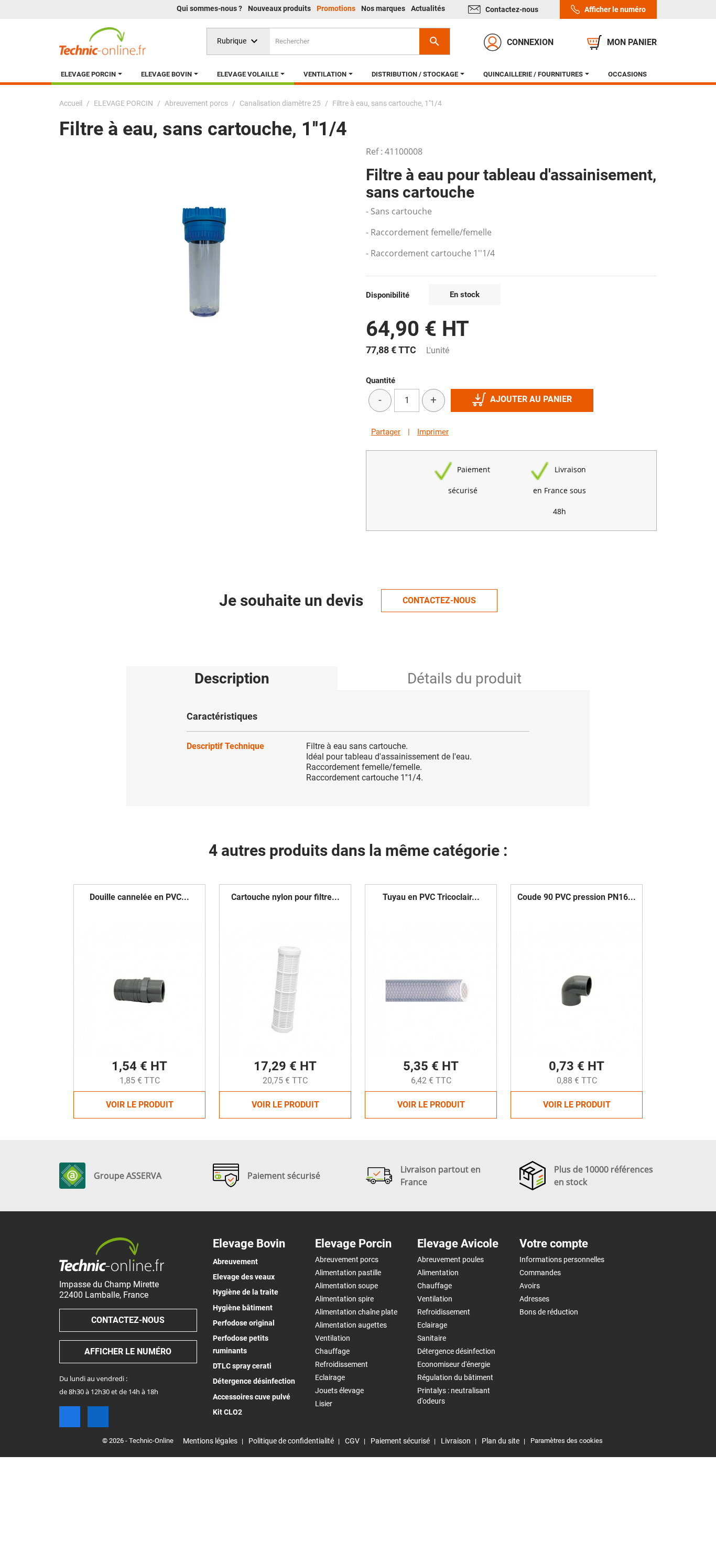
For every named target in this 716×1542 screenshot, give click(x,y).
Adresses (534, 1299)
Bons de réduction (548, 1312)
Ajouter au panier (531, 399)
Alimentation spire (344, 1299)
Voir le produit (139, 1105)
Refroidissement (341, 1364)
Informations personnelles (561, 1259)
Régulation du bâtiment (455, 1377)
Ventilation (332, 1338)
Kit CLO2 (227, 1412)
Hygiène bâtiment (243, 1308)
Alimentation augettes (351, 1325)
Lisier (323, 1403)
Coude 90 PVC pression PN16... (576, 897)
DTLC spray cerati (242, 1366)
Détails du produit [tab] (464, 678)
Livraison (456, 1441)
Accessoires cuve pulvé (251, 1397)
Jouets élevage (339, 1390)
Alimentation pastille (348, 1272)
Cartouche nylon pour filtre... (285, 897)
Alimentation (438, 1272)
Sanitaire (431, 1338)
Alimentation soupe (346, 1286)
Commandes (540, 1272)
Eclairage (330, 1377)
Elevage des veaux (244, 1277)
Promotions (337, 8)
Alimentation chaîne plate (356, 1312)
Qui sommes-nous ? (210, 8)
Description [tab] (231, 678)
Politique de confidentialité (291, 1441)
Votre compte (553, 1243)
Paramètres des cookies (566, 1441)
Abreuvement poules (450, 1259)
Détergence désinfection (254, 1381)
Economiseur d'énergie (453, 1364)
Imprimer (433, 432)
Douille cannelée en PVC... (139, 897)
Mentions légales (210, 1441)
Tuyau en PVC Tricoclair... (431, 897)
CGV (352, 1441)
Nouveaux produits (280, 8)
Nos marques (384, 8)
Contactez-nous (511, 9)
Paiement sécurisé (400, 1441)
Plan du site (500, 1441)
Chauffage (332, 1351)
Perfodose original (244, 1323)
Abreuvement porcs (346, 1259)
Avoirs (529, 1286)
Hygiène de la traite (245, 1292)
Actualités (428, 8)
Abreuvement (235, 1261)
